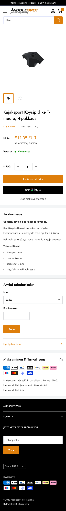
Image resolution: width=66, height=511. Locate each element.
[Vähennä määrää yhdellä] (18, 166)
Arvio (11, 329)
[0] (60, 11)
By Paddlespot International (16, 504)
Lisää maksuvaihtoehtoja (33, 199)
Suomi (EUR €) (11, 466)
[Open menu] (5, 11)
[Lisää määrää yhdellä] (36, 166)
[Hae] (58, 20)
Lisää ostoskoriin (33, 179)
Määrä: (7, 166)
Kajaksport (9, 126)
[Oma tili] (53, 11)
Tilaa (11, 450)
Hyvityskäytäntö (12, 344)
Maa (5, 292)
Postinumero (10, 308)
